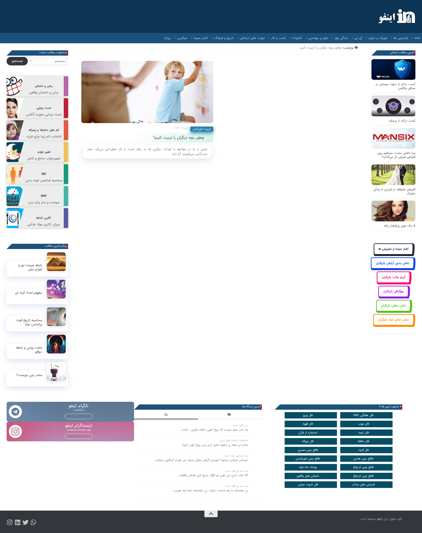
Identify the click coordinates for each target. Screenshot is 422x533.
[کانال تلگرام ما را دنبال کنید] (33, 522)
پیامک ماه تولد (308, 467)
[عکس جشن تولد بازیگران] (393, 324)
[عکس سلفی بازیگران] (393, 310)
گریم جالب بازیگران (393, 277)
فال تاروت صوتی (308, 484)
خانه (417, 38)
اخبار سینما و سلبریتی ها (393, 249)
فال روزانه (308, 441)
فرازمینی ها (400, 38)
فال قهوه (308, 424)
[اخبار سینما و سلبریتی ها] (393, 254)
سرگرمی (182, 38)
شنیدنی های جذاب (363, 484)
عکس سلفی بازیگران (393, 305)
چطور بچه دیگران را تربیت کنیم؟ (178, 137)
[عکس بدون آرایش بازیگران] (392, 268)
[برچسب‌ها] (230, 415)
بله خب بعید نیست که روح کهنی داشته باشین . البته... (214, 429)
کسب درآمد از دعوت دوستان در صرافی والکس (395, 86)
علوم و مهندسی (318, 38)
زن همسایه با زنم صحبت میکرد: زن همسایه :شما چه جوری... (210, 490)
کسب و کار (278, 38)
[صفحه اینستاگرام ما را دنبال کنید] (10, 522)
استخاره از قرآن (307, 432)
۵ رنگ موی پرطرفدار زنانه (399, 226)
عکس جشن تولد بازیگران (393, 319)
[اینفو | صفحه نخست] (396, 16)
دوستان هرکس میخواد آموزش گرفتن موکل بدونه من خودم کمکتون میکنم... (201, 460)
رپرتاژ (167, 38)
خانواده (297, 38)
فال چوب (363, 424)
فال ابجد (363, 432)
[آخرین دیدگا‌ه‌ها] (166, 415)
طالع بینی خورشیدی (308, 458)
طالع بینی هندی (363, 458)
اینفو (379, 519)
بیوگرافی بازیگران (393, 291)
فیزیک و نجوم (378, 38)
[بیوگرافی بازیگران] (393, 296)
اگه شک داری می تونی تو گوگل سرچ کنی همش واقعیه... (212, 475)
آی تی (358, 38)
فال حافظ (363, 441)
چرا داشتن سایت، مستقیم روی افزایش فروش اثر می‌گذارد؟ (396, 155)
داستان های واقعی (307, 476)
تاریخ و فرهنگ (223, 38)
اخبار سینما (201, 38)
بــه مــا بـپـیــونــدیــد (79, 416)
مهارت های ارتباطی (252, 38)
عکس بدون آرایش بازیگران (392, 263)
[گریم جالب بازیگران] (393, 282)
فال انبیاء (363, 450)
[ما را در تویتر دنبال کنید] (25, 522)
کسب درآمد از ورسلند (402, 120)
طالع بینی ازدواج (363, 467)
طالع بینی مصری (308, 450)
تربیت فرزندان (202, 129)
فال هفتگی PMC (363, 415)
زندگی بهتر (341, 38)
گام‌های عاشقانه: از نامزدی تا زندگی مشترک (394, 191)
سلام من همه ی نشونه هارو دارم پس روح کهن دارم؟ (215, 445)
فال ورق (308, 415)
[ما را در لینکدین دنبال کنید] (18, 522)
